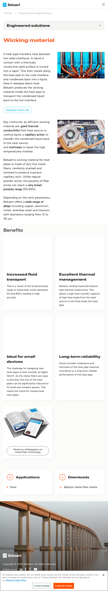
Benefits (13, 229)
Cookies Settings (41, 586)
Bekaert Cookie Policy (16, 580)
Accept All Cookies (63, 586)
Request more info (17, 109)
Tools (13, 486)
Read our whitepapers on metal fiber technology (28, 450)
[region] (54, 581)
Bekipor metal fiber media (80, 486)
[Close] (103, 575)
